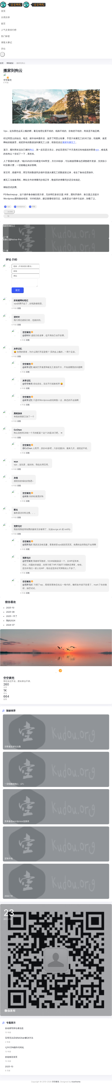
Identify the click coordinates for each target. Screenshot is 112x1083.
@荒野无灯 (28, 544)
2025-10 (9, 1066)
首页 (3, 11)
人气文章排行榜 (8, 29)
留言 (3, 23)
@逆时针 (27, 335)
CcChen (18, 429)
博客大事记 (6, 42)
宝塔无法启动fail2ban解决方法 (19, 1037)
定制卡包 (9, 858)
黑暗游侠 (18, 413)
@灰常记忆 (28, 367)
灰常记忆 (18, 348)
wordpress (21, 206)
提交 (17, 290)
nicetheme (75, 1082)
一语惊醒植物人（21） (15, 784)
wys (16, 461)
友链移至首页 (11, 1057)
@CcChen (27, 448)
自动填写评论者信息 (14, 1028)
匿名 (16, 509)
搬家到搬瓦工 (69, 142)
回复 (19, 308)
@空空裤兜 (28, 383)
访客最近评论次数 (13, 746)
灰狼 (16, 478)
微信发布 (10, 1010)
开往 (3, 48)
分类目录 (5, 17)
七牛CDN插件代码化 (14, 1047)
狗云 (32, 149)
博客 (33, 206)
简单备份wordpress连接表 (17, 821)
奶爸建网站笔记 (21, 300)
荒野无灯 (18, 526)
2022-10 (9, 896)
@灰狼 (26, 496)
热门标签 (5, 36)
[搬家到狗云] (56, 106)
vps (97, 149)
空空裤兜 (27, 332)
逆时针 (17, 317)
